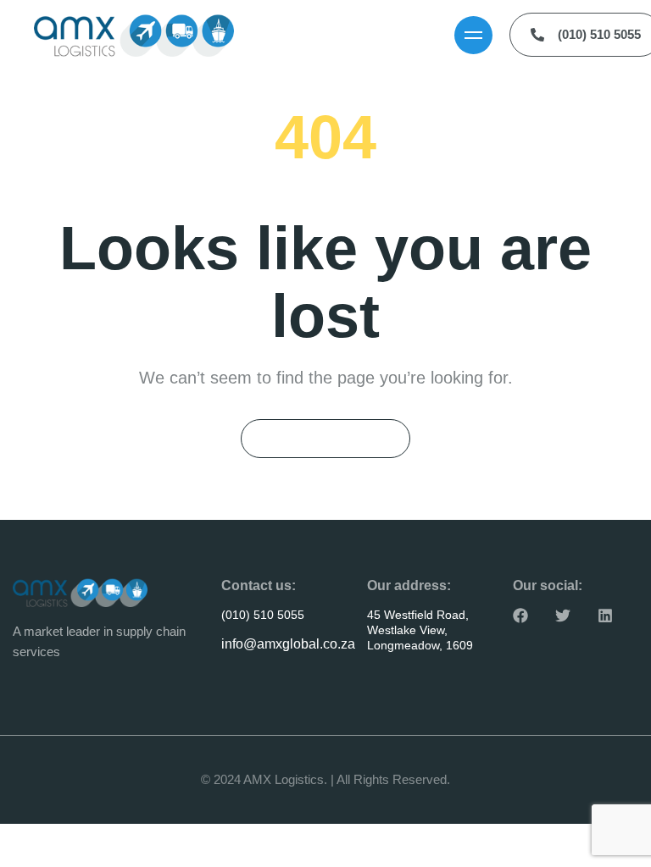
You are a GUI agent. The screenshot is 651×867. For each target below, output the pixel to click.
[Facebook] (520, 615)
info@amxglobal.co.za (288, 644)
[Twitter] (562, 615)
